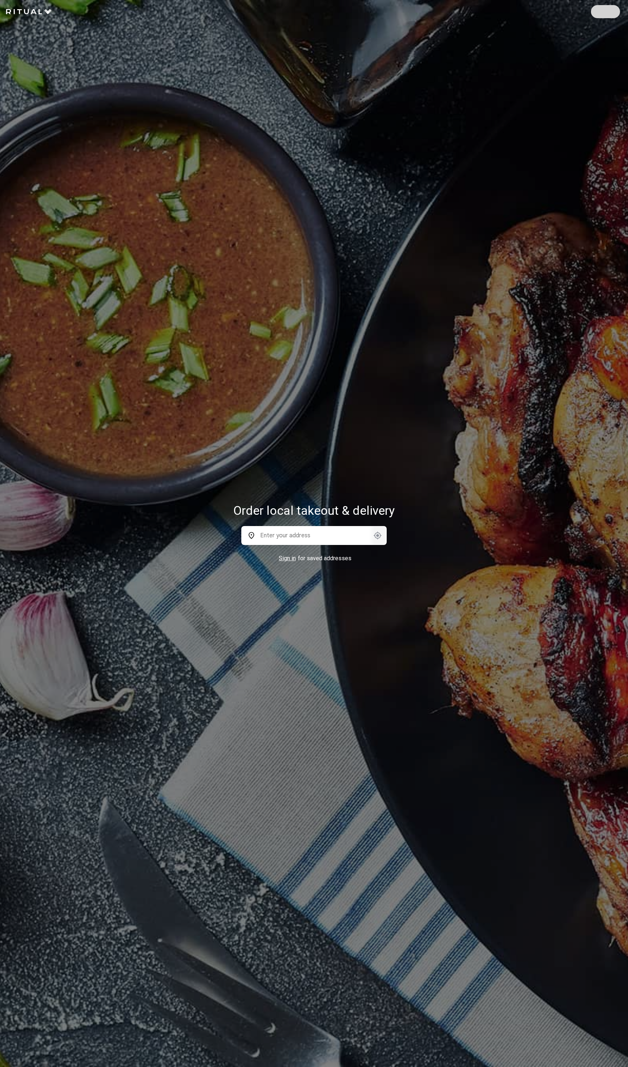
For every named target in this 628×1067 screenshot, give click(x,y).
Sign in (287, 558)
